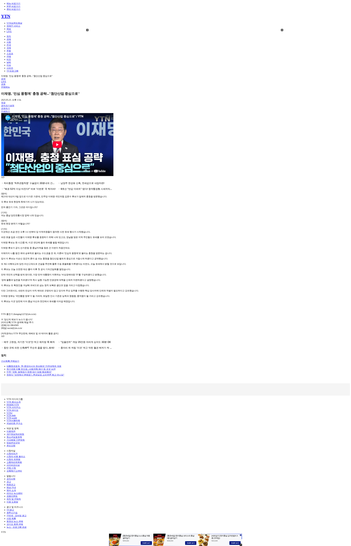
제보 (9, 29)
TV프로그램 (12, 71)
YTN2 (9, 413)
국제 (9, 48)
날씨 (9, 62)
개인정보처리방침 (15, 434)
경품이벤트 (12, 496)
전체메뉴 (5, 87)
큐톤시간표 (12, 513)
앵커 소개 (11, 490)
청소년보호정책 (14, 437)
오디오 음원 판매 (15, 524)
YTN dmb (11, 415)
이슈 (9, 65)
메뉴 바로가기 (13, 3)
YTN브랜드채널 (14, 23)
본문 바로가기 (13, 6)
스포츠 (10, 54)
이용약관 (11, 431)
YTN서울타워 (13, 420)
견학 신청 (11, 468)
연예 (9, 56)
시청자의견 (12, 454)
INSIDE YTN (13, 405)
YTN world (12, 418)
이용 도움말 (12, 502)
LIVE (9, 31)
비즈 (9, 59)
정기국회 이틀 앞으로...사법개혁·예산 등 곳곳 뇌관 (31, 369)
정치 (9, 36)
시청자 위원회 (13, 459)
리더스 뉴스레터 (14, 493)
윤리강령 (11, 446)
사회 (9, 42)
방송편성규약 (13, 443)
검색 (3, 79)
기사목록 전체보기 (10, 361)
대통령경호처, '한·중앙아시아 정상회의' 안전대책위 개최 (34, 366)
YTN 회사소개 (14, 402)
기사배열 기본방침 (16, 440)
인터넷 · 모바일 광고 (16, 515)
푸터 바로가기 (13, 9)
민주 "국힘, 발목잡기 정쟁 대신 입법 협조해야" (29, 372)
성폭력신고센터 (14, 471)
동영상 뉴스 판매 (15, 521)
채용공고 (11, 484)
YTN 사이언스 (14, 407)
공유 (3, 84)
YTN (5, 16)
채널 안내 (11, 487)
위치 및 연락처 (14, 499)
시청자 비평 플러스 (16, 456)
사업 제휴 (11, 518)
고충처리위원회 (14, 462)
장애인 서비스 (13, 26)
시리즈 (10, 68)
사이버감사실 (13, 465)
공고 (9, 482)
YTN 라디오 (12, 410)
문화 (9, 51)
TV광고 (10, 510)
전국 (9, 45)
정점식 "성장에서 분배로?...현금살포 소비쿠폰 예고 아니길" (35, 375)
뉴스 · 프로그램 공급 (16, 527)
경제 (9, 39)
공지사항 (11, 479)
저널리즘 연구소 (14, 423)
